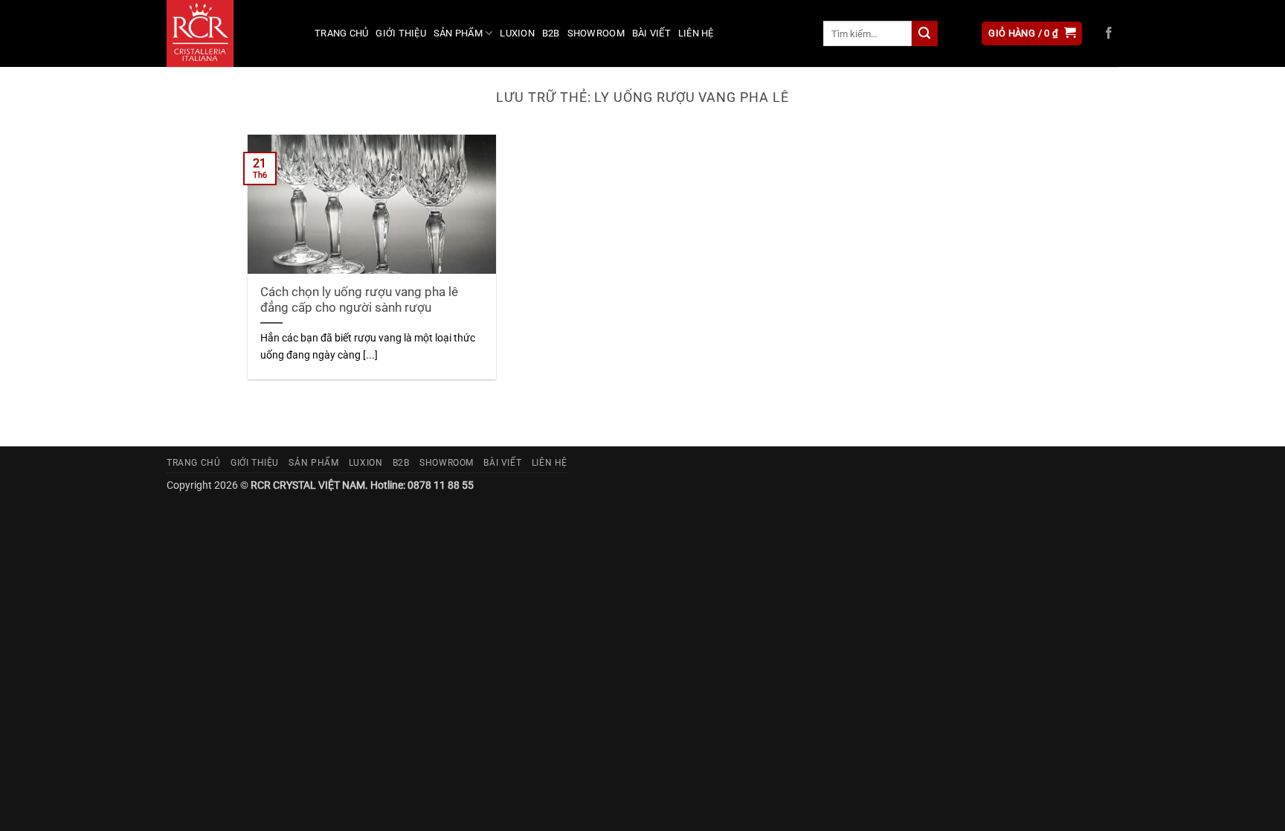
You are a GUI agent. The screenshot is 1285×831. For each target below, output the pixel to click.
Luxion (517, 33)
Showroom (596, 33)
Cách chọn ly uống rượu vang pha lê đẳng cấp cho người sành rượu (359, 300)
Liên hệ (696, 33)
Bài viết (651, 33)
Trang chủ (341, 33)
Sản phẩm (458, 33)
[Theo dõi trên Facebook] (1109, 33)
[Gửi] (924, 33)
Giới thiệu (401, 33)
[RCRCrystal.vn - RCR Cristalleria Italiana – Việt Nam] (229, 33)
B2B (551, 33)
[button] (1032, 34)
